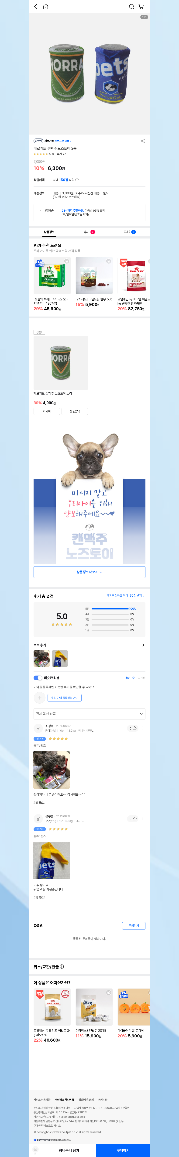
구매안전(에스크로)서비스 (47, 1125)
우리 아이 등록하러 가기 (64, 698)
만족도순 (129, 678)
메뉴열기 (142, 728)
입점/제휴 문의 (86, 1099)
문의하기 (134, 925)
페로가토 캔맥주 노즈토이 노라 (53, 393)
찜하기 (66, 261)
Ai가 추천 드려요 (48, 245)
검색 (131, 6)
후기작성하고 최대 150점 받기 (124, 595)
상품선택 (75, 411)
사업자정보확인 (121, 1108)
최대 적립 (64, 180)
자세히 (46, 411)
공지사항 (102, 1099)
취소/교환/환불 (47, 966)
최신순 (141, 678)
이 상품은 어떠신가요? (52, 982)
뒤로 (35, 6)
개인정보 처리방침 (64, 1099)
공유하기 (143, 141)
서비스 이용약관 (42, 1099)
